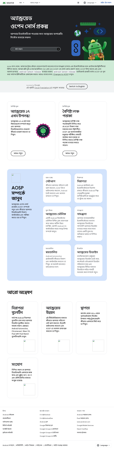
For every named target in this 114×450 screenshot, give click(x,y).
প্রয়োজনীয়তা (7, 418)
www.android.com (83, 422)
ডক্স (20, 3)
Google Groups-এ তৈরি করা (49, 432)
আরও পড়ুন (18, 153)
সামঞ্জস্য (82, 214)
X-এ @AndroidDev (46, 418)
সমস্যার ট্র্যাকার (81, 432)
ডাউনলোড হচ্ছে (7, 422)
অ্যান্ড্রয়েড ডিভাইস (87, 252)
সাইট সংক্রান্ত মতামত (60, 445)
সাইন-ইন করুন (106, 3)
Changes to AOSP (61, 74)
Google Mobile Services (85, 425)
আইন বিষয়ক (29, 445)
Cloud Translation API (43, 88)
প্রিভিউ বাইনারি (7, 425)
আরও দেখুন (34, 3)
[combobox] (35, 49)
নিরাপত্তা (81, 181)
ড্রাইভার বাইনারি (8, 432)
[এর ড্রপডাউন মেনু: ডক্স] (25, 2)
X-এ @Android (45, 415)
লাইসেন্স (39, 445)
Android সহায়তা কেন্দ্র (84, 415)
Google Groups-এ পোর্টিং (48, 436)
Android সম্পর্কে (8, 445)
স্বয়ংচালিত (51, 252)
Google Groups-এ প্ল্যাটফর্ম (49, 429)
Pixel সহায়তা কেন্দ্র (83, 418)
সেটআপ (50, 181)
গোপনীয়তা (47, 445)
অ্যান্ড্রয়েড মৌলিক (56, 214)
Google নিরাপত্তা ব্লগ (46, 425)
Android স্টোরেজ (8, 415)
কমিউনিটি (19, 445)
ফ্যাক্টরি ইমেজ (7, 429)
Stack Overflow (82, 429)
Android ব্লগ (44, 422)
